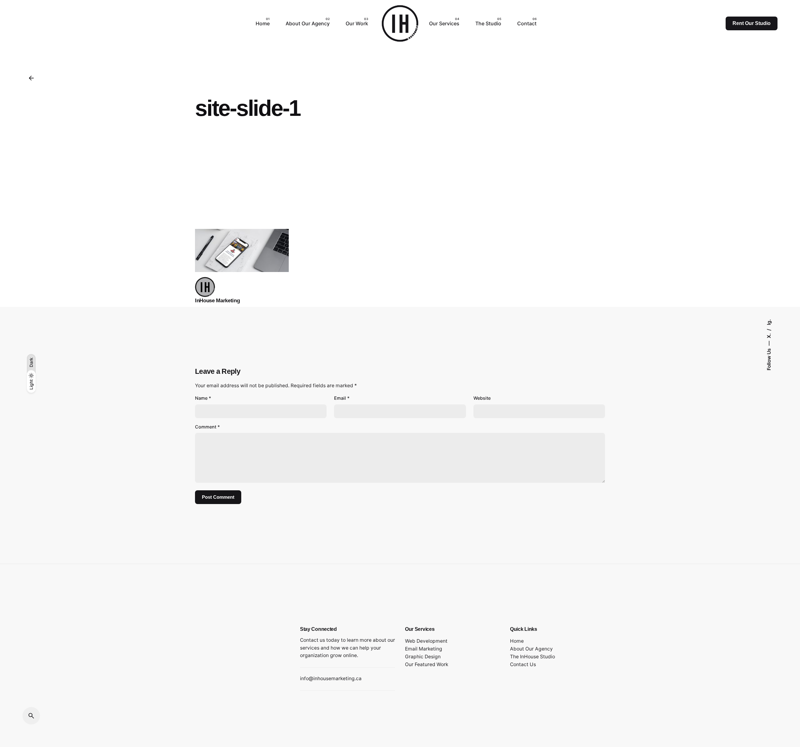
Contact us (312, 640)
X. (769, 335)
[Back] (31, 78)
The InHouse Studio (532, 657)
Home (517, 641)
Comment (207, 426)
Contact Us (523, 664)
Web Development (426, 641)
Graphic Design (423, 657)
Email (342, 398)
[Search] (31, 716)
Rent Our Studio (751, 23)
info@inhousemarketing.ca (331, 678)
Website (482, 398)
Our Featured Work (426, 664)
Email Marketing (423, 649)
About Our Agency (531, 649)
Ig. (769, 322)
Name (203, 398)
